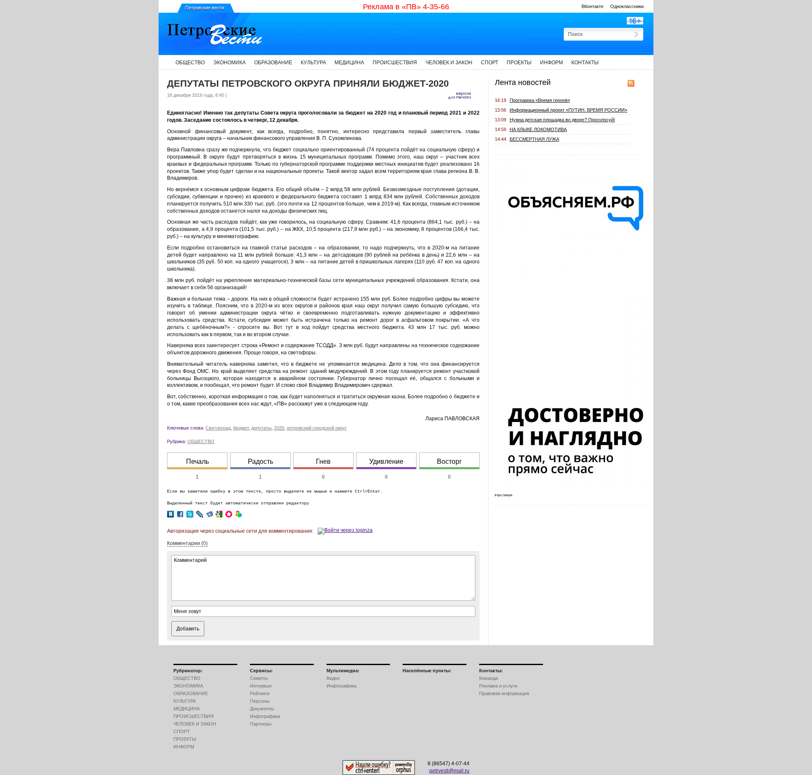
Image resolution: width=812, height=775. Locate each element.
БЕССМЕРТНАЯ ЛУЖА (534, 139)
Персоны (259, 701)
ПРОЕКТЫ (519, 63)
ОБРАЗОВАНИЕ (273, 63)
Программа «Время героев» (540, 100)
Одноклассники (627, 6)
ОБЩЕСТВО (190, 63)
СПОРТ (489, 63)
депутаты (261, 427)
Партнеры (261, 723)
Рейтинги (259, 693)
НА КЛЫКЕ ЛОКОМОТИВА (538, 129)
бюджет (241, 427)
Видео (333, 678)
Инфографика (265, 716)
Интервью (261, 685)
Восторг (449, 461)
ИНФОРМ (551, 63)
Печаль (197, 461)
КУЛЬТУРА (313, 63)
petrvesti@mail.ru (449, 771)
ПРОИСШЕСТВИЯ (395, 63)
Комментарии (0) (187, 543)
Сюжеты (259, 678)
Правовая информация (504, 693)
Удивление (386, 461)
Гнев (323, 461)
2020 (279, 427)
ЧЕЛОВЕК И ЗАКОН (448, 63)
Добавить (187, 629)
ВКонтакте (593, 6)
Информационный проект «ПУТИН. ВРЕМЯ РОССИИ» (568, 109)
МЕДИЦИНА (349, 63)
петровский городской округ (317, 427)
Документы (262, 708)
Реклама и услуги (498, 685)
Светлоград (218, 427)
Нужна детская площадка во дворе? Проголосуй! (562, 119)
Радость (260, 461)
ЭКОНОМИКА (229, 63)
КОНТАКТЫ (585, 63)
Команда (488, 678)
